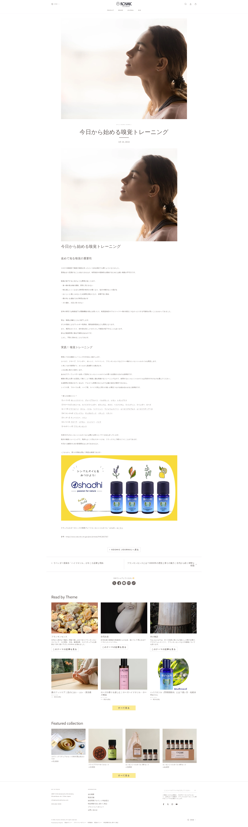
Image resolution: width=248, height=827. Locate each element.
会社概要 (91, 794)
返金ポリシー (68, 822)
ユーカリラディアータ (145, 409)
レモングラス (122, 400)
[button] (185, 4)
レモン (113, 400)
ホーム (118, 124)
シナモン (82, 422)
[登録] (195, 790)
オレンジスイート (77, 400)
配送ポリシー (98, 822)
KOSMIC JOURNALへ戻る (125, 549)
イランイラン (79, 413)
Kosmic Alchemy (60, 819)
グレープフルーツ (91, 400)
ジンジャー (91, 422)
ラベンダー (141, 405)
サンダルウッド (90, 413)
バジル (89, 409)
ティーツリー (75, 418)
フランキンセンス (80, 426)
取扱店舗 (91, 797)
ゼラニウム (102, 405)
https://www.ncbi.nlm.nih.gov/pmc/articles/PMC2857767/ (87, 537)
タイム (82, 409)
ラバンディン (130, 405)
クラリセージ (74, 409)
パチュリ (101, 413)
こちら (120, 528)
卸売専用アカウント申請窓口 (98, 801)
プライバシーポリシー (96, 807)
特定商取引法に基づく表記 (97, 804)
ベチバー (109, 413)
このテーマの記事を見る (65, 649)
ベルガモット (104, 400)
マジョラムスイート (111, 409)
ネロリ (110, 405)
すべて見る (124, 708)
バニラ (98, 422)
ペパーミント (98, 409)
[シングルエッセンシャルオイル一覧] (119, 488)
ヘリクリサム (119, 405)
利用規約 (90, 822)
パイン (84, 418)
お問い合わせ (93, 810)
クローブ (74, 422)
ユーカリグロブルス (128, 409)
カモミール (76, 405)
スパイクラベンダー (89, 405)
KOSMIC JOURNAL (126, 124)
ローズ (148, 405)
